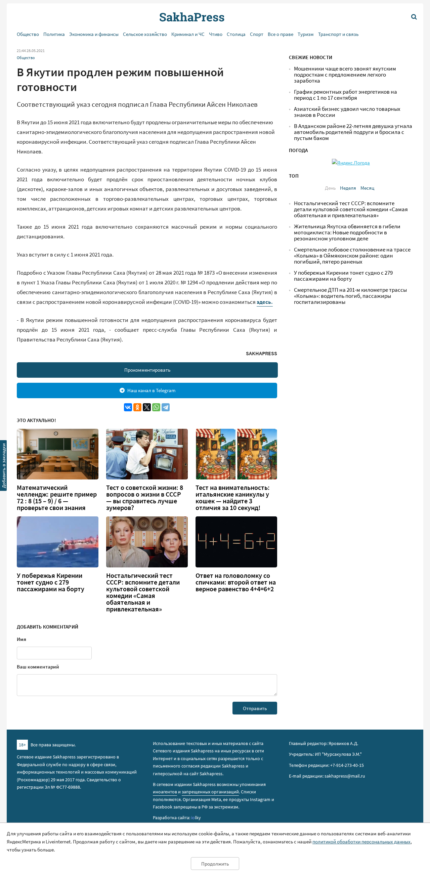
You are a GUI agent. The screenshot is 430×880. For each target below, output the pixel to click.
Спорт (256, 34)
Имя (21, 639)
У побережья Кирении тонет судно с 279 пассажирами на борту (50, 582)
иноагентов (165, 792)
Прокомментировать (147, 370)
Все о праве (280, 34)
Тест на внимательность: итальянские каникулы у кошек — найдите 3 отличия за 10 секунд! (233, 497)
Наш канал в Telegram (151, 390)
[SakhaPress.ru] (3, 466)
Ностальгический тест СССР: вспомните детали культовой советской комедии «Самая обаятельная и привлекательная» (143, 592)
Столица (236, 34)
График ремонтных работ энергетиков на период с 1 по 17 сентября (345, 94)
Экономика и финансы (94, 34)
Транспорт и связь (338, 34)
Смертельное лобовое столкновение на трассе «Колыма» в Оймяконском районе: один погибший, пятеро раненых (352, 255)
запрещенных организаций (210, 792)
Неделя (348, 188)
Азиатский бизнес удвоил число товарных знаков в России (347, 112)
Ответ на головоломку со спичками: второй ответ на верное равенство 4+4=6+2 (236, 582)
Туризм (306, 34)
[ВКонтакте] (128, 407)
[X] (147, 407)
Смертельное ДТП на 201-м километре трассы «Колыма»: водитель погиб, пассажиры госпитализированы (350, 296)
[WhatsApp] (156, 407)
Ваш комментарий (38, 666)
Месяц (367, 188)
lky (196, 818)
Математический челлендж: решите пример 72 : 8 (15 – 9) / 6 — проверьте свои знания (57, 497)
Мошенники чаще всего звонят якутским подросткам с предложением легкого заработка (345, 74)
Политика (54, 34)
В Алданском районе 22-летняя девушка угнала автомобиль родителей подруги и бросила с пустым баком (353, 132)
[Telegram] (166, 407)
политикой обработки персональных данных (361, 841)
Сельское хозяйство (145, 34)
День (330, 188)
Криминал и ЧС (188, 34)
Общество (28, 34)
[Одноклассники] (137, 407)
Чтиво (215, 34)
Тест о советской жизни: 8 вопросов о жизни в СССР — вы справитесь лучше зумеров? (144, 497)
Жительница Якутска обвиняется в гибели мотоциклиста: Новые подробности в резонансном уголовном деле (347, 232)
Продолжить (215, 864)
